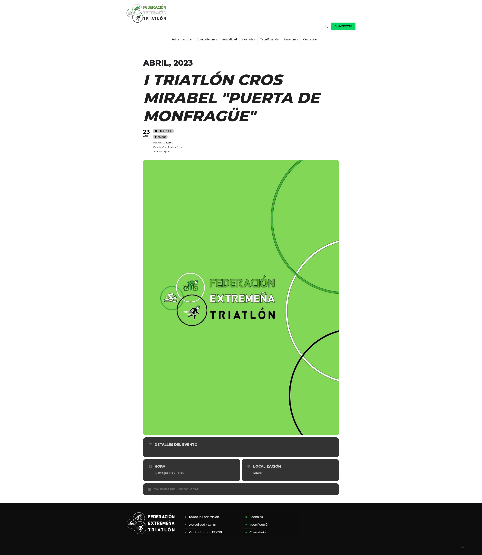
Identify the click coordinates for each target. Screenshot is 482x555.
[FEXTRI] (146, 13)
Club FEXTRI (343, 26)
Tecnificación (259, 524)
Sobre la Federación (204, 517)
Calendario (164, 489)
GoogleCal (188, 489)
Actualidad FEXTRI (202, 524)
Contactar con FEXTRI (205, 532)
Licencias (256, 517)
